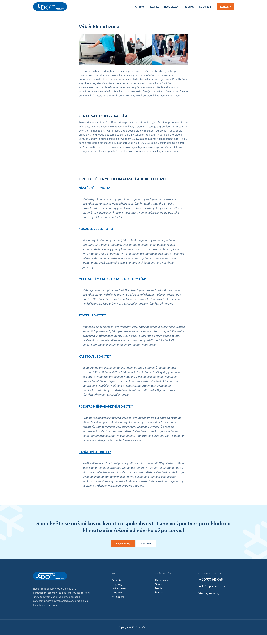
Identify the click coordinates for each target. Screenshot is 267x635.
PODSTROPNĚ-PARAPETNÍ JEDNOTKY (106, 406)
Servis (158, 584)
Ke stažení (205, 6)
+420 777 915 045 (210, 579)
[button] (225, 6)
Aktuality (154, 6)
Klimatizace (162, 580)
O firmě (139, 6)
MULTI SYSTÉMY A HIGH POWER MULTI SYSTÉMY (113, 279)
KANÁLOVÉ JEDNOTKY (95, 452)
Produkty (189, 6)
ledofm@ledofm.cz (211, 586)
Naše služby (171, 6)
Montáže (160, 588)
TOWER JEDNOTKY (92, 315)
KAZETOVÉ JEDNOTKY (95, 356)
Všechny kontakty (208, 593)
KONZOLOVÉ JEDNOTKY (96, 229)
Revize (159, 592)
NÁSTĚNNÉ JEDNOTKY (95, 188)
